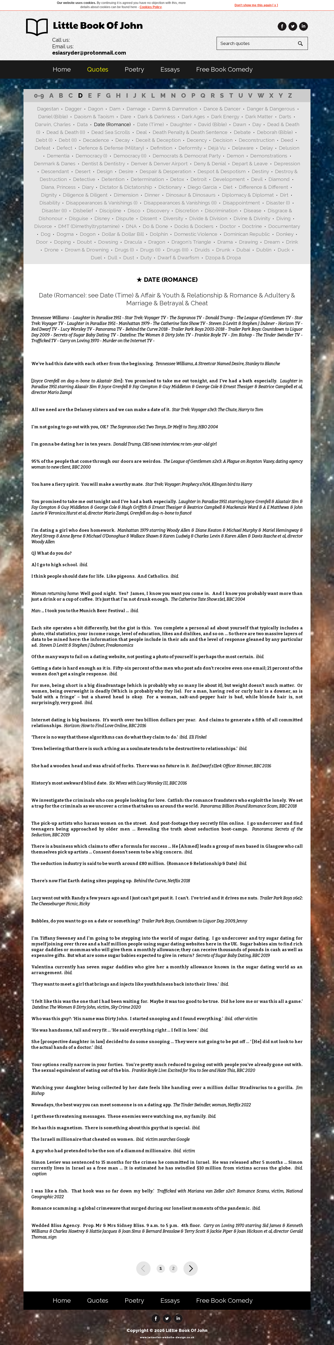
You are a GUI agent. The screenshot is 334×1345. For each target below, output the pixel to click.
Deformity (190, 148)
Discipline (110, 210)
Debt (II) (68, 140)
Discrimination (221, 210)
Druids (202, 250)
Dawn (239, 124)
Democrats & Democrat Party (186, 156)
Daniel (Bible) (53, 116)
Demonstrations (268, 156)
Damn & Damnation (174, 109)
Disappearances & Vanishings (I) (102, 203)
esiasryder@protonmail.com (89, 53)
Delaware (243, 148)
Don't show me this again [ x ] (256, 5)
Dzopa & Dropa (223, 257)
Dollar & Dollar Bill (123, 234)
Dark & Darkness (156, 116)
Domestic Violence (195, 234)
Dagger (73, 109)
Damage (136, 109)
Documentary (284, 226)
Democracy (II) (130, 156)
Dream (272, 242)
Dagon (95, 109)
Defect (64, 148)
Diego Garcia (202, 187)
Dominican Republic (247, 234)
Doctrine (252, 226)
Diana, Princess (58, 187)
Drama (225, 242)
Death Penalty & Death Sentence (190, 132)
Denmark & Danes (54, 163)
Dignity (49, 195)
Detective (84, 179)
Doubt (84, 242)
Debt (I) (44, 140)
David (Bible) (212, 124)
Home (62, 69)
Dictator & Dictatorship (126, 187)
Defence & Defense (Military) (111, 148)
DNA (131, 226)
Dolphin (159, 234)
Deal (141, 132)
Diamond (279, 179)
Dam (114, 109)
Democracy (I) (91, 156)
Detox (177, 179)
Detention (113, 179)
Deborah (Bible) (275, 132)
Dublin (263, 250)
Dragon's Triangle (191, 242)
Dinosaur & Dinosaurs (191, 195)
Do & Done (155, 226)
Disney (102, 218)
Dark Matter (259, 116)
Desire (126, 171)
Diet (227, 187)
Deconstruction (257, 140)
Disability (49, 203)
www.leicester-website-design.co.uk (167, 1337)
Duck (284, 250)
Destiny (260, 171)
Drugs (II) (150, 250)
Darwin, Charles (53, 124)
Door (42, 242)
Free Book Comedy (224, 69)
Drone (51, 250)
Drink (292, 242)
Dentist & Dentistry (103, 163)
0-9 (39, 95)
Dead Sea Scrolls (110, 132)
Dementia (58, 156)
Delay (266, 148)
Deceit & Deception (158, 140)
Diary (87, 187)
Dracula (133, 242)
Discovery (158, 210)
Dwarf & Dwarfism (178, 257)
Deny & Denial (210, 163)
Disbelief (83, 210)
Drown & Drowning (87, 250)
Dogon (88, 234)
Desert (83, 171)
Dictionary (169, 187)
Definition (161, 148)
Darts (285, 116)
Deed (287, 140)
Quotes (97, 69)
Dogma (65, 234)
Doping (62, 242)
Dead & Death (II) (65, 132)
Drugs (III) (177, 250)
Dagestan (48, 109)
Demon (235, 156)
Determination (147, 179)
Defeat (42, 148)
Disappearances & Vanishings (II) (180, 203)
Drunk (223, 250)
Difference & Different (263, 187)
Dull (112, 257)
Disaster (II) (54, 210)
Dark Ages (193, 116)
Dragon (156, 242)
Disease (252, 210)
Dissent (148, 218)
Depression (287, 163)
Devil (256, 179)
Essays (170, 69)
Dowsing (108, 242)
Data (82, 124)
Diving (283, 218)
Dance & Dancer (222, 109)
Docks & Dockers (193, 226)
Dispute (125, 218)
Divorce (43, 226)
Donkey (284, 234)
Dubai (243, 250)
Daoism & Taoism (94, 116)
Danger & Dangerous (271, 109)
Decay (122, 140)
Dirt (284, 195)
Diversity (173, 218)
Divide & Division (208, 218)
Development (229, 179)
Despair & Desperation (165, 171)
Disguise (78, 218)
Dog (45, 234)
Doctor (228, 226)
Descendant (55, 171)
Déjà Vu (217, 148)
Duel (96, 257)
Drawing (248, 242)
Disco (134, 210)
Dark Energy (225, 116)
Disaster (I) (278, 203)
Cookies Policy (151, 7)
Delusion (289, 148)
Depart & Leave (250, 163)
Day (256, 124)
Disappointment (241, 203)
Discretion (187, 210)
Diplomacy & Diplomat (248, 195)
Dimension (126, 195)
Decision (222, 140)
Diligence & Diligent (85, 195)
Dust (128, 257)
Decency (197, 140)
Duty (145, 257)
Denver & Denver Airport (159, 163)
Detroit (198, 179)
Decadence (96, 140)
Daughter (181, 124)
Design (104, 171)
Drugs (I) (124, 250)
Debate (242, 132)
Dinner (152, 195)
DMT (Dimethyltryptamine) (89, 226)
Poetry (134, 69)
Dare (125, 116)
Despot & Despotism (222, 171)
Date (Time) (150, 124)
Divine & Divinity (252, 218)
